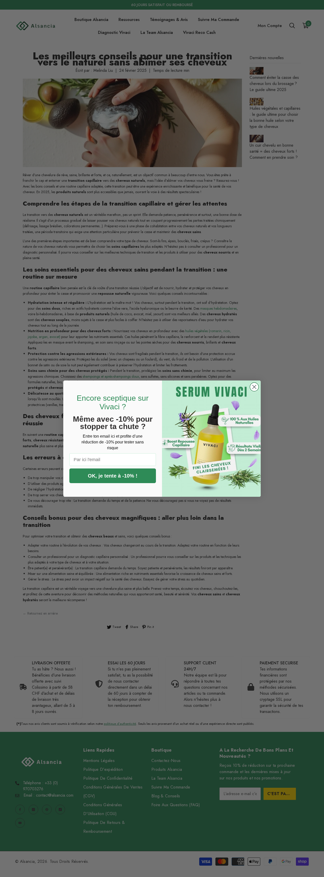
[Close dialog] (254, 387)
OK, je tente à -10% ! (112, 476)
